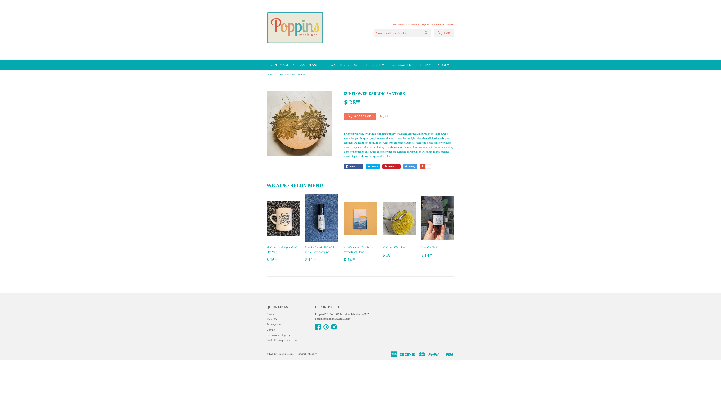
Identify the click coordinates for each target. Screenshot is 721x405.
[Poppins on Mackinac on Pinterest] (326, 328)
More (442, 65)
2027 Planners (312, 65)
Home (269, 74)
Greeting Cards (344, 65)
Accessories (401, 65)
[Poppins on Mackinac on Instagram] (334, 328)
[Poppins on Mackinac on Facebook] (318, 328)
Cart (447, 33)
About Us (272, 319)
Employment (274, 324)
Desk (424, 65)
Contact (271, 330)
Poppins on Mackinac (284, 354)
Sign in (425, 24)
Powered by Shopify (307, 354)
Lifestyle (374, 65)
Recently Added (280, 65)
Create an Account (444, 24)
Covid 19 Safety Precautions (282, 340)
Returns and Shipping (278, 335)
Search (270, 314)
